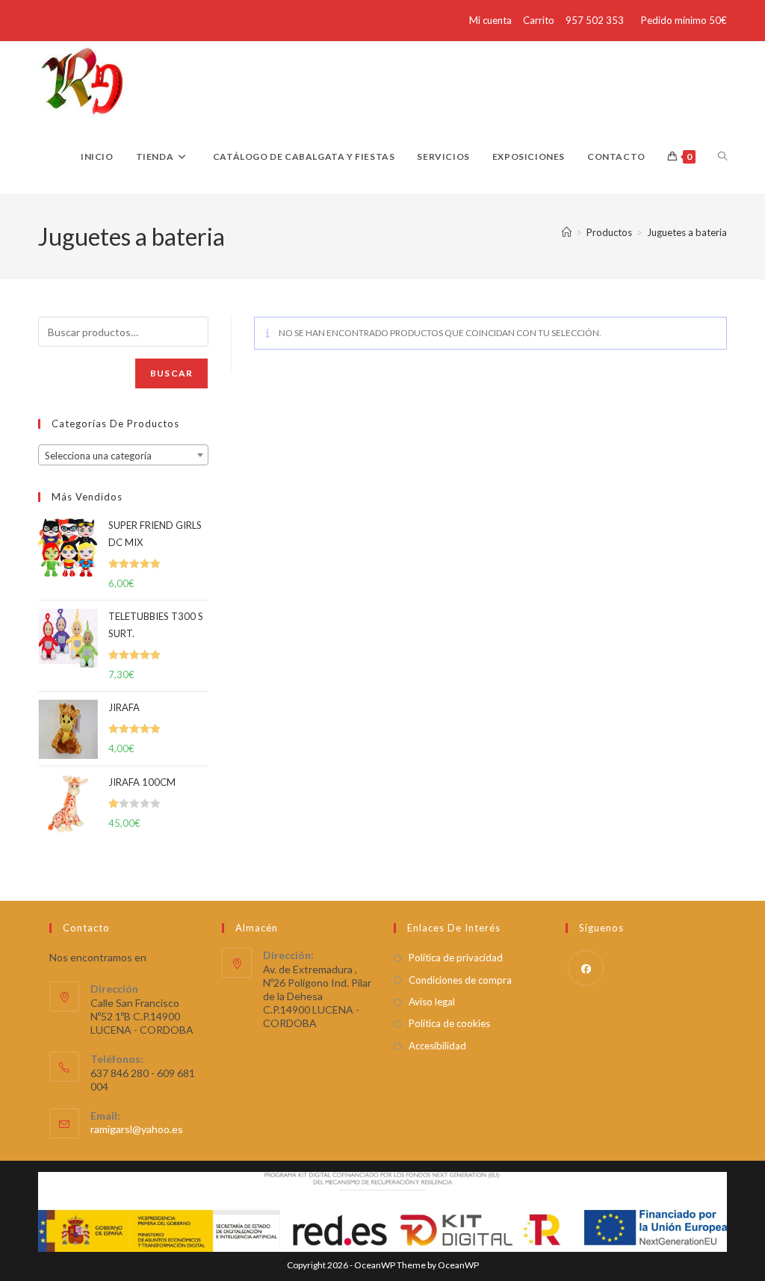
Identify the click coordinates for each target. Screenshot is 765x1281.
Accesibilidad (437, 1046)
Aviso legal (432, 1002)
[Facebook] (586, 968)
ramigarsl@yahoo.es (136, 1129)
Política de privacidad (456, 958)
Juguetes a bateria (687, 232)
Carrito (538, 20)
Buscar (171, 373)
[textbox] (123, 455)
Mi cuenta (490, 20)
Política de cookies (449, 1023)
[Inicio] (567, 232)
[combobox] (123, 454)
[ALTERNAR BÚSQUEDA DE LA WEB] (722, 157)
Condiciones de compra (460, 980)
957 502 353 (595, 20)
